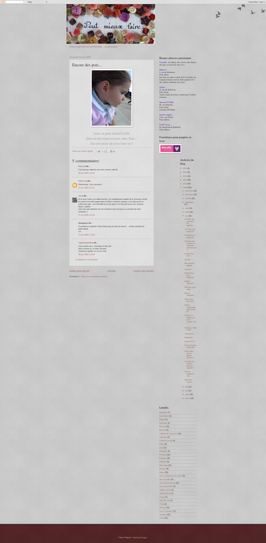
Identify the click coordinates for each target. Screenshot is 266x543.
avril (187, 391)
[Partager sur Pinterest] (113, 151)
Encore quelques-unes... (189, 374)
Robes (161, 472)
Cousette (163, 62)
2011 (185, 180)
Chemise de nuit (165, 441)
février (188, 398)
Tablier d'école (165, 493)
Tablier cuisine (165, 490)
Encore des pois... (189, 255)
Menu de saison (188, 381)
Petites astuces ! (189, 282)
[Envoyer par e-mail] (103, 151)
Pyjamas (162, 462)
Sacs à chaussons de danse (170, 476)
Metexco (162, 70)
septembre (189, 202)
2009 (185, 187)
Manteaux (163, 451)
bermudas (163, 423)
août (187, 208)
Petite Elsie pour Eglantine (189, 275)
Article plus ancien (144, 271)
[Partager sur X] (108, 151)
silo (80, 196)
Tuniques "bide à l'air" (190, 329)
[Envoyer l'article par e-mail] (98, 151)
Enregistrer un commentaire (87, 260)
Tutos (161, 518)
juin (186, 216)
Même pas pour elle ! (190, 300)
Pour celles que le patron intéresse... (190, 354)
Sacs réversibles (166, 486)
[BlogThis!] (106, 151)
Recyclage (163, 465)
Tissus (162, 497)
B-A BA (187, 260)
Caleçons (163, 437)
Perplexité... (189, 337)
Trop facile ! (189, 334)
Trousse (162, 507)
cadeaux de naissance (168, 434)
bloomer (162, 430)
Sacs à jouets (164, 479)
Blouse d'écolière (189, 294)
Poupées (162, 458)
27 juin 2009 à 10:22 (86, 188)
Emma (81, 166)
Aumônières (164, 416)
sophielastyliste (85, 243)
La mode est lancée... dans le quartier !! (190, 364)
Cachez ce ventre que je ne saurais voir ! (190, 319)
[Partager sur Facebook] (111, 151)
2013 (185, 172)
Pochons (162, 455)
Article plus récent (79, 271)
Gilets (161, 444)
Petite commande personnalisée (190, 308)
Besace (162, 426)
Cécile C (81, 181)
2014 (185, 168)
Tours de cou (164, 500)
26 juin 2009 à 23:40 (86, 173)
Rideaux (162, 469)
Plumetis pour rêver (190, 288)
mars (187, 394)
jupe (161, 448)
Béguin (162, 419)
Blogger (144, 537)
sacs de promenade (167, 483)
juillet (187, 212)
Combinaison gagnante (190, 236)
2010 (185, 184)
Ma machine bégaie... (189, 264)
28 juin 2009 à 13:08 (86, 254)
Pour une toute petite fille (190, 346)
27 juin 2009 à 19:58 (86, 235)
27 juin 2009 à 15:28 (86, 215)
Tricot (161, 504)
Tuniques (163, 515)
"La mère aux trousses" (190, 230)
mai (187, 387)
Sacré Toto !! (190, 341)
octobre (188, 198)
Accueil (111, 271)
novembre (189, 195)
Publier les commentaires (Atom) (94, 276)
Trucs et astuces (166, 511)
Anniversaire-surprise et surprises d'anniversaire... (191, 245)
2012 (185, 176)
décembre (189, 191)
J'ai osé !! (188, 269)
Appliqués (163, 412)
